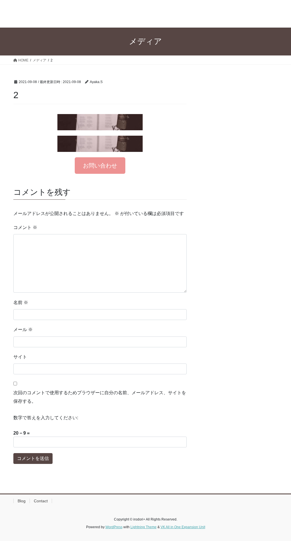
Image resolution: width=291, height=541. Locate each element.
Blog (22, 501)
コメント (25, 227)
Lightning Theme (143, 527)
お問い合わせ (100, 165)
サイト (20, 356)
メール (23, 329)
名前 (20, 302)
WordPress (113, 527)
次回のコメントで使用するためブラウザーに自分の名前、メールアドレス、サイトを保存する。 (99, 397)
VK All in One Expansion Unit (183, 527)
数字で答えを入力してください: (45, 417)
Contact (41, 501)
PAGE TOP (278, 520)
